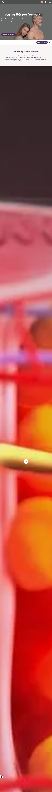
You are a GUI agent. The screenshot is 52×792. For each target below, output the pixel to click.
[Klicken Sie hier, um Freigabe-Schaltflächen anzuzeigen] (49, 42)
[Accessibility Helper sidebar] (1, 776)
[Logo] (2, 2)
